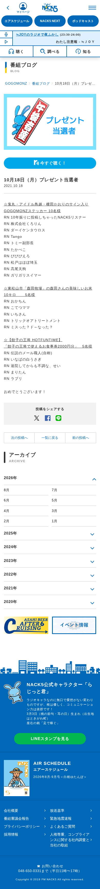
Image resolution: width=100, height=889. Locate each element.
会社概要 (11, 810)
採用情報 (11, 834)
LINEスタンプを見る (50, 738)
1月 (54, 521)
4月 (6, 511)
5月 (54, 500)
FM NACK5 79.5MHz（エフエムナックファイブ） (50, 7)
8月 (6, 490)
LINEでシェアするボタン (58, 417)
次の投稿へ (19, 438)
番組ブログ (41, 83)
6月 (6, 500)
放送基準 (57, 810)
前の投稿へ (80, 438)
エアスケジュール (17, 21)
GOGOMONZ (16, 83)
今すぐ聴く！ (53, 163)
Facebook (48, 417)
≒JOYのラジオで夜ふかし (37, 34)
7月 (54, 490)
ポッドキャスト (83, 21)
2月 (6, 521)
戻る (7, 7)
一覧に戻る (50, 438)
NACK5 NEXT (50, 21)
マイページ (23, 12)
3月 (54, 511)
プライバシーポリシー (22, 826)
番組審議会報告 (16, 818)
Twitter (37, 417)
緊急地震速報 (61, 818)
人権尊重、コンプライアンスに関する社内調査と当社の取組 (69, 839)
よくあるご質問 (62, 826)
